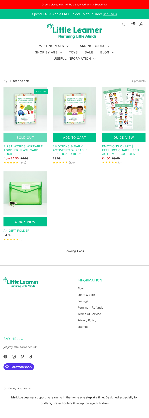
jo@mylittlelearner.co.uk (20, 347)
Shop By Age (46, 52)
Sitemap (82, 327)
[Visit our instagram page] (14, 357)
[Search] (124, 24)
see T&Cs (110, 14)
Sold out (25, 137)
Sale (89, 52)
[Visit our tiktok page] (31, 357)
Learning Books (90, 46)
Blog (104, 52)
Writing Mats (51, 46)
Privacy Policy (86, 320)
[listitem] (74, 4)
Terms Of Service (89, 314)
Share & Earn (86, 295)
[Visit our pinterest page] (22, 357)
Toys (73, 52)
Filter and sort (19, 81)
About (81, 288)
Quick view (123, 137)
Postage (82, 301)
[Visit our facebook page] (5, 357)
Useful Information (72, 58)
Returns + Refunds (90, 307)
